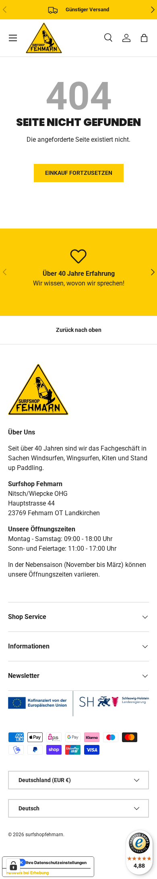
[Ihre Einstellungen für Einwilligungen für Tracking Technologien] (13, 866)
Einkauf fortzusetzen (78, 173)
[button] (144, 38)
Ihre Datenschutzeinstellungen (56, 862)
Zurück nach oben (78, 330)
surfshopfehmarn (44, 834)
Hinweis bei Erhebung (27, 872)
